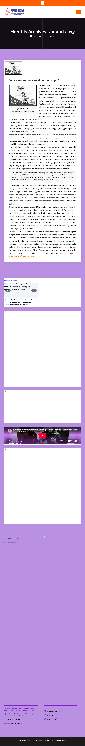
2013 (41, 36)
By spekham (35, 72)
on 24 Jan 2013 (20, 72)
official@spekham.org (14, 723)
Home (33, 36)
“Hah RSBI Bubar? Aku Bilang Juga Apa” (34, 80)
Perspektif (48, 72)
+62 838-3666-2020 (14, 719)
